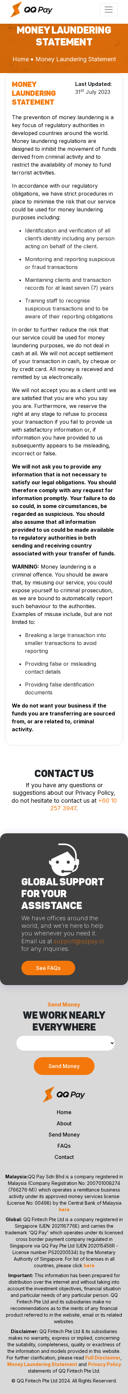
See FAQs (48, 968)
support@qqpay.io (78, 941)
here (64, 1209)
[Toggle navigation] (108, 9)
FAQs (64, 1145)
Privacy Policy (104, 1364)
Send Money (64, 1066)
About (64, 1123)
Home (20, 59)
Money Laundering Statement (42, 1364)
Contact (64, 1157)
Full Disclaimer (102, 1357)
